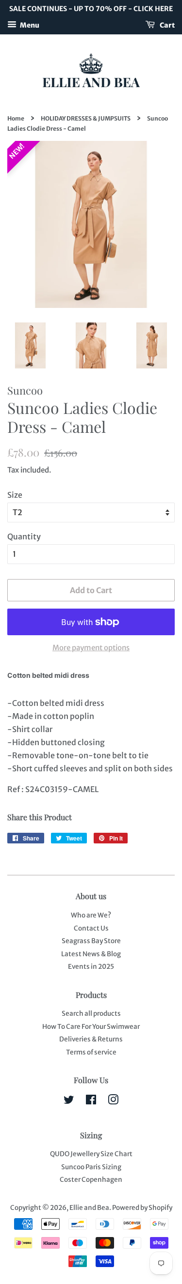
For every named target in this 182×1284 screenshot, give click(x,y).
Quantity (24, 536)
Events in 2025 (91, 967)
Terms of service (91, 1052)
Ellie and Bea (89, 1208)
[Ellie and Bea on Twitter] (69, 1102)
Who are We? (91, 915)
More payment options (91, 647)
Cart (167, 24)
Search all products (91, 1013)
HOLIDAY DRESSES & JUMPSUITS (86, 118)
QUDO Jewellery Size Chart (91, 1154)
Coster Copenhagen (91, 1180)
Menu (29, 24)
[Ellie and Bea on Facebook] (91, 1102)
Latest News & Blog (91, 954)
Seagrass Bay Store (91, 941)
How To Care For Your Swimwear (91, 1027)
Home (15, 118)
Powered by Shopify (142, 1208)
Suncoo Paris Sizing (91, 1167)
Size (14, 495)
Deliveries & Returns (91, 1039)
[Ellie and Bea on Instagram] (113, 1102)
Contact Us (91, 928)
